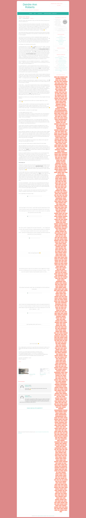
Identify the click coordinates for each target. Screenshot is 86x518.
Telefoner (59, 464)
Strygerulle (64, 446)
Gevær (59, 225)
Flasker (59, 193)
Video (65, 499)
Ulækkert (66, 487)
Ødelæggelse (65, 508)
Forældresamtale (61, 205)
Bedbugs (65, 99)
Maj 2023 (61, 36)
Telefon (56, 464)
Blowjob (66, 113)
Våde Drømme (62, 502)
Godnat (56, 228)
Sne (62, 431)
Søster (63, 455)
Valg (61, 493)
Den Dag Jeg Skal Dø (57, 149)
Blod (61, 108)
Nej (63, 340)
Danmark (57, 143)
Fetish (65, 187)
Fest (56, 187)
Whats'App (57, 505)
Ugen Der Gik (56, 487)
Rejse (57, 396)
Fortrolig (57, 202)
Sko (55, 423)
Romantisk (56, 402)
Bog (61, 116)
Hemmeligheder (56, 240)
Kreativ (56, 284)
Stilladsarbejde (64, 443)
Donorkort (65, 158)
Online (57, 358)
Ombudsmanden (60, 355)
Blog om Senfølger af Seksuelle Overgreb (62, 110)
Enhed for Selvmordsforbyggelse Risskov (60, 175)
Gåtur (55, 237)
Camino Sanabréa (65, 134)
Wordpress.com (64, 505)
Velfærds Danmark (60, 496)
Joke (59, 261)
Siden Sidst (65, 417)
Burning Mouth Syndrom (59, 128)
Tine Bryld (56, 470)
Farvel (56, 184)
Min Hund (61, 322)
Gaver (61, 222)
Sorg (56, 437)
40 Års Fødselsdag (58, 78)
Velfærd (56, 496)
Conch (55, 140)
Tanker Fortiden (56, 461)
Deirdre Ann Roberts (30, 6)
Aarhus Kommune (65, 81)
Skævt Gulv (60, 428)
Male (65, 311)
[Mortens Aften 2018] (45, 371)
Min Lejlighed (65, 322)
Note (60, 346)
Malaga (63, 311)
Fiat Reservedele (57, 190)
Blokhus (55, 113)
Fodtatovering (64, 196)
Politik (56, 378)
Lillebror (64, 293)
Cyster (65, 140)
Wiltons (60, 505)
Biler (62, 105)
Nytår (56, 352)
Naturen (58, 340)
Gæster (61, 237)
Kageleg (26, 395)
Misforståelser (57, 325)
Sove (58, 437)
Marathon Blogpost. (62, 60)
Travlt (56, 476)
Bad (65, 96)
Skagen (59, 420)
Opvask (60, 361)
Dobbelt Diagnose (57, 158)
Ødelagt (61, 508)
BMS (55, 116)
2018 (57, 81)
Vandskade (65, 493)
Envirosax (57, 178)
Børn (65, 131)
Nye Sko (61, 349)
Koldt (65, 278)
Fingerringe (64, 190)
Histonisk (66, 240)
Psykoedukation (61, 387)
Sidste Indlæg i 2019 (63, 68)
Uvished (56, 493)
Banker (56, 99)
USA (65, 490)
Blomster (59, 113)
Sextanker (62, 417)
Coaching (65, 137)
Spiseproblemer (62, 440)
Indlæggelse (64, 252)
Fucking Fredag (60, 216)
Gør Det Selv (65, 237)
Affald (65, 84)
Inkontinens (57, 255)
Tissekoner (65, 470)
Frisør (64, 211)
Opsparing (57, 361)
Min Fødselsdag (56, 322)
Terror (65, 464)
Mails (60, 311)
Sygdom (57, 452)
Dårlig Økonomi (60, 169)
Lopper (55, 299)
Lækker (65, 305)
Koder (59, 278)
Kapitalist (63, 269)
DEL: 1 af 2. (62, 64)
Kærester (58, 290)
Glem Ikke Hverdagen (64, 225)
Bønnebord (62, 131)
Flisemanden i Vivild (64, 193)
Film (61, 190)
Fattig (62, 184)
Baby (55, 96)
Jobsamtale (56, 261)
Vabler (59, 493)
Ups (63, 490)
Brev (61, 122)
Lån (55, 305)
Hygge (62, 249)
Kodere (62, 278)
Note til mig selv (63, 346)
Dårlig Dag (59, 166)
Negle (61, 340)
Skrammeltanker (64, 423)
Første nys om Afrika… (32, 374)
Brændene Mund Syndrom (62, 125)
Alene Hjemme (63, 87)
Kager (60, 269)
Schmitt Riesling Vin (64, 405)
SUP (57, 449)
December (63, 146)
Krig (58, 284)
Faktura (59, 181)
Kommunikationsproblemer (59, 281)
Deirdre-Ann (27, 385)
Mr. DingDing (57, 331)
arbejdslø (61, 93)
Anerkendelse (61, 90)
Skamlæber (65, 420)
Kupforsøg (64, 287)
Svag (66, 449)
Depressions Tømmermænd (58, 152)
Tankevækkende (65, 461)
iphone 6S (56, 258)
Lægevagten (61, 305)
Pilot (61, 375)
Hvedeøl (56, 249)
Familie (65, 181)
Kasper (56, 272)
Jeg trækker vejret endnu (60, 37)
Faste (59, 184)
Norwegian (57, 346)
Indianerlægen (60, 252)
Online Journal (60, 358)
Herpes (60, 240)
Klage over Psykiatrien (60, 275)
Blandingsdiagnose (58, 108)
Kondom (64, 281)
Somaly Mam (62, 434)
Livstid (62, 296)
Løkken (57, 308)
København (65, 290)
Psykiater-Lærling (64, 381)
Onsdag (64, 358)
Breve (64, 122)
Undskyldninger (60, 490)
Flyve (55, 196)
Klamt (65, 275)
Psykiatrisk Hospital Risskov (63, 384)
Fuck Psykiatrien (65, 216)
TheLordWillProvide (57, 467)
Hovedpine (60, 243)
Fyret (59, 219)
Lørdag (62, 308)
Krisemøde (62, 284)
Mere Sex (64, 317)
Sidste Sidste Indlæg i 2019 (63, 67)
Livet (59, 296)
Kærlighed (62, 290)
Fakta (56, 181)
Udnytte (65, 484)
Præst (56, 381)
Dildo (62, 155)
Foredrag (56, 199)
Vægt (66, 502)
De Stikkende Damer (64, 152)
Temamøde (62, 464)
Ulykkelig (62, 487)
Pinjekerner (64, 375)
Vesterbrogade (57, 499)
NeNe (65, 340)
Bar (58, 99)
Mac (64, 308)
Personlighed (63, 370)
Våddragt (59, 502)
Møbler (55, 337)
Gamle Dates (57, 222)
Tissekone (62, 470)
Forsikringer (64, 199)
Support (60, 449)
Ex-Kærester (64, 178)
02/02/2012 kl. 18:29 (28, 396)
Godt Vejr (60, 228)
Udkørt (59, 484)
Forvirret (65, 202)
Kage (57, 269)
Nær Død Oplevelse (64, 352)
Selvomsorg (65, 411)
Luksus (59, 302)
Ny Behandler (57, 349)
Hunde (64, 246)
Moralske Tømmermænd (63, 328)
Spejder (58, 440)
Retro (65, 399)
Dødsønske (59, 172)
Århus (55, 508)
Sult (55, 449)
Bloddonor (65, 108)
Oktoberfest (56, 355)
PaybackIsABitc (65, 367)
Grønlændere (61, 234)
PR (65, 378)
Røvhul (65, 402)
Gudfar (64, 234)
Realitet (61, 393)
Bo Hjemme (65, 116)
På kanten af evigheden (62, 61)
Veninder (65, 496)
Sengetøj (56, 417)
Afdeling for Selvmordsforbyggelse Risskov (59, 84)
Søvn (65, 455)
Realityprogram (64, 393)
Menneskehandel (64, 314)
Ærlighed (58, 508)
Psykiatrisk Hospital (57, 384)
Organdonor (64, 361)
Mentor (61, 317)
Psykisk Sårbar (56, 387)
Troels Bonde (64, 476)
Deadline (59, 146)
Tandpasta (65, 458)
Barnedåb (62, 99)
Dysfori (56, 166)
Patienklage (61, 367)
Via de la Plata (61, 499)
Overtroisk (56, 364)
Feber (64, 184)
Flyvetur (58, 196)
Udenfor (56, 484)
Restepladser (57, 399)
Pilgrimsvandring (57, 375)
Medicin (56, 314)
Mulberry (61, 331)
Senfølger (57, 414)
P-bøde (59, 364)
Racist (65, 390)
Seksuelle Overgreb (61, 408)
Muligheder (64, 331)
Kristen (65, 284)
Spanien (61, 437)
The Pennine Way (62, 467)
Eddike (66, 172)
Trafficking (64, 473)
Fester (59, 187)
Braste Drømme (58, 122)
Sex (58, 417)
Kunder (56, 287)
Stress (60, 446)
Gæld (58, 237)
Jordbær (65, 261)
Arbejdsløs (65, 93)
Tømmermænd (64, 481)
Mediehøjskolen (59, 314)
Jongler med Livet (21, 374)
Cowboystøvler (59, 140)
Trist (58, 476)
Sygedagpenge (60, 452)
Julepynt (62, 264)
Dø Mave (63, 172)
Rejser (60, 396)
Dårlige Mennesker (64, 166)
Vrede (55, 502)
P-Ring (62, 364)
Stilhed (60, 443)
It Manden (61, 258)
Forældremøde (56, 205)
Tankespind (60, 461)
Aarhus (60, 81)
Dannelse (64, 143)
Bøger (56, 131)
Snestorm (66, 431)
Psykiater (60, 381)
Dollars (61, 158)
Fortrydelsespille (60, 202)
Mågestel (56, 334)
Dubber (64, 163)
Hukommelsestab (58, 246)
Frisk (61, 211)
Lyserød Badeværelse (63, 302)
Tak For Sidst (57, 458)
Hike (62, 240)
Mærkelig (65, 334)
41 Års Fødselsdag (63, 78)
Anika (64, 90)
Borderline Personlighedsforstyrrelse (62, 119)
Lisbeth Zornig (56, 296)
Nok (56, 343)
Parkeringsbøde (56, 367)
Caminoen (56, 134)
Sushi (63, 449)
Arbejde (58, 93)
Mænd (62, 334)
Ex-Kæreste (60, 178)
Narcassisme (61, 337)
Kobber (56, 278)
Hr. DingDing (64, 243)
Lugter (56, 302)
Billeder (65, 105)
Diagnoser (60, 155)
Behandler (57, 102)
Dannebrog (60, 143)
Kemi (61, 272)
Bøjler (59, 131)
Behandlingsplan (61, 102)
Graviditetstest (57, 231)
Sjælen (56, 420)
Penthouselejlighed (59, 370)
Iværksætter (65, 258)
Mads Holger (56, 311)
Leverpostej (61, 293)
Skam (61, 420)
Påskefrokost (59, 390)
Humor (61, 246)
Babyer (58, 96)
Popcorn (59, 378)
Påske (55, 390)
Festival (62, 187)
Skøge (63, 428)
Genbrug (64, 222)
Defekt (66, 146)
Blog (55, 110)
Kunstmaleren (60, 287)
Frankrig (65, 205)
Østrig (60, 511)
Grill (65, 231)
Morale (58, 328)
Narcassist (66, 337)
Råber (62, 402)
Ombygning (65, 355)
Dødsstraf (56, 172)
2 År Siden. (61, 44)
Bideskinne (57, 105)
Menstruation (57, 317)
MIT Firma (64, 325)
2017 (55, 81)
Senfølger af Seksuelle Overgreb (62, 414)
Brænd (57, 125)
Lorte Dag (61, 299)
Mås (59, 334)
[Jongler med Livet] (23, 371)
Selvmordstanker (60, 411)
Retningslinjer (61, 399)
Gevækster (56, 225)
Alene (60, 87)
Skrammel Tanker (59, 423)
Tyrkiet (56, 481)
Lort (58, 299)
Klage (56, 275)
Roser (59, 402)
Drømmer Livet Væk (58, 163)
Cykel (63, 140)
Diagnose (56, 155)
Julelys (59, 264)
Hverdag (60, 249)
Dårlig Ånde (56, 169)
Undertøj (56, 490)
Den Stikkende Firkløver (63, 149)
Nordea (59, 343)
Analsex (57, 90)
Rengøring (63, 396)
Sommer (65, 434)
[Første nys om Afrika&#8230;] (34, 371)
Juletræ (65, 264)
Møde (58, 337)
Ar (55, 93)
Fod (61, 196)
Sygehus (65, 452)
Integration (64, 255)
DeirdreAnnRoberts (58, 70)
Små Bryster (59, 431)
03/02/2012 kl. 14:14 (28, 386)
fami (62, 181)
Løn (59, 308)
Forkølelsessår (60, 199)
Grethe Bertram (61, 231)
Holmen (57, 243)
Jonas (62, 261)
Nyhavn (64, 349)
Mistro (61, 325)
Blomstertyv (62, 113)
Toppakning (57, 473)
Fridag (65, 208)
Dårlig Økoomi (65, 169)
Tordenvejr (61, 473)
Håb (65, 249)
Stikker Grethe (56, 443)
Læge (58, 305)
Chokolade (61, 137)
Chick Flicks (57, 137)
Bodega (59, 116)
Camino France (59, 134)
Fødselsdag (65, 219)
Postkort (63, 378)
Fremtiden (57, 208)
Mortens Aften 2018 (43, 374)
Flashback (56, 193)
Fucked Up (56, 216)
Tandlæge (61, 458)
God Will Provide (64, 228)
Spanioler (65, 437)
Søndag (56, 455)
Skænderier (56, 428)
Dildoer (65, 155)
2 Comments (31, 18)
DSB (61, 163)
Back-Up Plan (62, 96)
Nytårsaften (59, 352)
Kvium (55, 290)
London (65, 296)
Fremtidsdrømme (61, 208)
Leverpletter (57, 293)
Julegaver (56, 264)
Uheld (59, 487)
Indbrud (56, 252)
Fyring (62, 219)
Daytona (56, 146)
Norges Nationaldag (63, 343)
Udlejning (62, 484)
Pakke (65, 364)
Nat (55, 340)
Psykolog (65, 387)
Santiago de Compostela (58, 405)
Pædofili (63, 390)
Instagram (61, 255)
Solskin (58, 434)
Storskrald (57, 446)
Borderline (56, 119)
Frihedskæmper (58, 211)
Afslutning (57, 87)
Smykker (56, 431)
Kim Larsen (64, 272)
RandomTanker (56, 393)
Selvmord (56, 411)
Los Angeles (65, 299)
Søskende (60, 455)
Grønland (57, 234)
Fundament (56, 219)
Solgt (55, 434)
